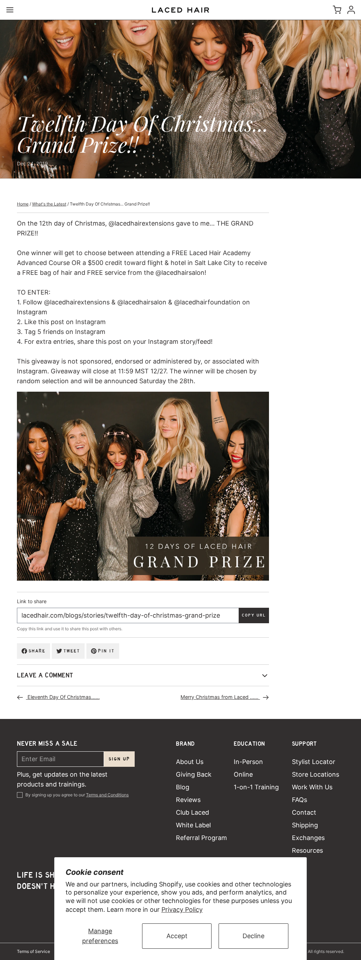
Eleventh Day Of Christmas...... (63, 697)
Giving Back (194, 774)
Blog (182, 787)
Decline (253, 936)
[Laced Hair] (180, 10)
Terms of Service (33, 951)
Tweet (71, 650)
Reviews (188, 799)
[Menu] (13, 10)
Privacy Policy (182, 909)
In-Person (248, 761)
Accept (177, 936)
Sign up (119, 759)
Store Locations (315, 774)
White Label (193, 825)
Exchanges (308, 837)
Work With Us (312, 787)
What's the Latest (49, 204)
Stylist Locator (313, 761)
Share (37, 650)
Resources (307, 850)
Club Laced (192, 812)
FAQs (299, 799)
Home (23, 204)
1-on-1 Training (256, 787)
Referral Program (201, 837)
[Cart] (335, 10)
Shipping (305, 825)
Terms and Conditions (107, 794)
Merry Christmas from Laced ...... (220, 697)
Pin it (106, 650)
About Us (189, 761)
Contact (304, 812)
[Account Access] (349, 10)
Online (243, 774)
